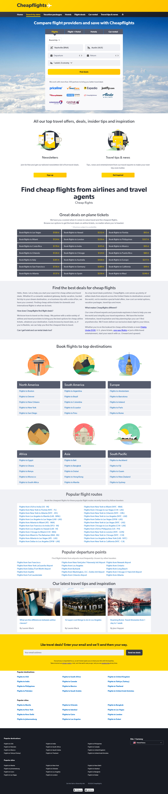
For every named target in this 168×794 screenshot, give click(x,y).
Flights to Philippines (26, 686)
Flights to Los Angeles (71, 719)
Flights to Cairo (68, 714)
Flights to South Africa (71, 677)
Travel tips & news (109, 14)
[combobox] (55, 40)
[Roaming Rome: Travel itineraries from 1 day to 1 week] (129, 602)
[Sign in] (123, 14)
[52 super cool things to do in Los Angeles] (84, 602)
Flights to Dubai (114, 719)
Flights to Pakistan (24, 691)
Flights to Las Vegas (116, 710)
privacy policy (67, 663)
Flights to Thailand (115, 686)
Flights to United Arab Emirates (121, 691)
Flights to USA (23, 677)
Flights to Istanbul (69, 710)
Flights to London (115, 714)
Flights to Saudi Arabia (72, 691)
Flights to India (23, 681)
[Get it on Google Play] (78, 790)
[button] (54, 31)
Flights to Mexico (69, 686)
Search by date (33, 14)
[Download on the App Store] (89, 790)
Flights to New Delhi (25, 714)
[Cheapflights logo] (31, 5)
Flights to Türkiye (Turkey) (118, 681)
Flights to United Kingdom (119, 677)
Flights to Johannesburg (27, 719)
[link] (50, 175)
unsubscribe (106, 663)
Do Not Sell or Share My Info (75, 783)
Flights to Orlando (69, 705)
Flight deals (79, 14)
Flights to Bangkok (116, 705)
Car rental (93, 14)
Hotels (68, 14)
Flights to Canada (69, 681)
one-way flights (120, 330)
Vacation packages (53, 14)
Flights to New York (25, 710)
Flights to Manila (24, 705)
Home (20, 14)
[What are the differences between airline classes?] (38, 602)
